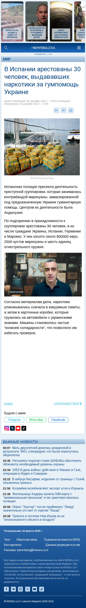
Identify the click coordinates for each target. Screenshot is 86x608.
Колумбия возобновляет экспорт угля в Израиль (48, 488)
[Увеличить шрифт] (64, 110)
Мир (7, 59)
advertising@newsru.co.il (32, 550)
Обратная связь (27, 539)
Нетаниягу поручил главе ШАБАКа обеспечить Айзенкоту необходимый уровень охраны (42, 462)
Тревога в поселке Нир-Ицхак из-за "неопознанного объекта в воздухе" (33, 517)
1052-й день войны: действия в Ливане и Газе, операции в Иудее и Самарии (42, 471)
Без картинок (12, 544)
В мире (8, 403)
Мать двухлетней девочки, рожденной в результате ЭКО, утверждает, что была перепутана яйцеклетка (40, 451)
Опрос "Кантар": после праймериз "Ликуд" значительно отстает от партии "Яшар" (38, 508)
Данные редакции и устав (62, 544)
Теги (7, 539)
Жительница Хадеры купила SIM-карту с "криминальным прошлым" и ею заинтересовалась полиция (41, 497)
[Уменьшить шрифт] (56, 110)
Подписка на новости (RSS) (62, 539)
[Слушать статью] (75, 110)
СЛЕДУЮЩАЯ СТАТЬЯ (66, 403)
